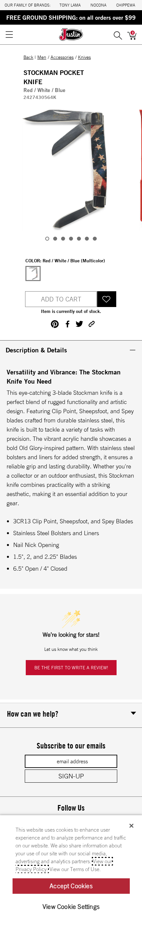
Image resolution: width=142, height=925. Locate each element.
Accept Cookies (71, 886)
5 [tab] (79, 239)
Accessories (62, 57)
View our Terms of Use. (75, 869)
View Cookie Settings (71, 907)
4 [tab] (71, 239)
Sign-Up (71, 776)
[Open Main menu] (9, 34)
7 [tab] (95, 239)
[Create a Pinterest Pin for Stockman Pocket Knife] (55, 324)
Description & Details (36, 350)
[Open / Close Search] (118, 34)
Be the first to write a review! (71, 668)
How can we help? (32, 714)
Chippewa (125, 5)
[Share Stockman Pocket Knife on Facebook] (67, 324)
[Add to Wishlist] (106, 299)
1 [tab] (47, 239)
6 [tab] (87, 239)
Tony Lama (70, 5)
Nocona (98, 5)
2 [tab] (55, 239)
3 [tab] (63, 239)
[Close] (131, 825)
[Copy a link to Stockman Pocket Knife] (92, 324)
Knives (84, 57)
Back (28, 57)
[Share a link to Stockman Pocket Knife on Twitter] (79, 324)
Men (41, 57)
